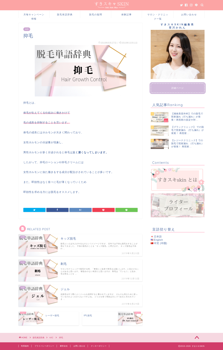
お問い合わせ (189, 14)
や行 (27, 29)
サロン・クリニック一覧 (157, 15)
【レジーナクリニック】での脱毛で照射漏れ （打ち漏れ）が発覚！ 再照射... (187, 143)
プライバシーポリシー (44, 346)
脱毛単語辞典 (65, 14)
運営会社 (64, 346)
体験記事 (126, 14)
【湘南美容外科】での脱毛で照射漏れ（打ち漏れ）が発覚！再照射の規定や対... (187, 116)
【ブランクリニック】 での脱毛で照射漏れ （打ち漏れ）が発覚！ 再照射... (187, 130)
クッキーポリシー (99, 346)
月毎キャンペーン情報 (34, 15)
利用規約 (25, 346)
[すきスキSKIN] (111, 7)
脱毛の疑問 (95, 14)
